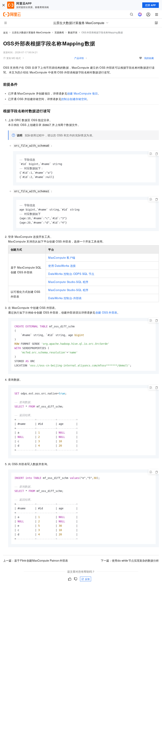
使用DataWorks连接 (62, 266)
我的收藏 (149, 58)
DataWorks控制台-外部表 (65, 298)
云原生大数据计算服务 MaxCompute (31, 32)
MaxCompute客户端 (61, 257)
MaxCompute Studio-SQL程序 (68, 282)
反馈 (87, 579)
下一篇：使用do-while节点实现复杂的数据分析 (130, 560)
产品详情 (79, 58)
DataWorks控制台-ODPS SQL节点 (71, 274)
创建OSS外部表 (106, 312)
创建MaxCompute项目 (82, 93)
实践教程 (59, 32)
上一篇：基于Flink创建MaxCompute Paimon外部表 (35, 560)
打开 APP (150, 5)
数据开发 (72, 32)
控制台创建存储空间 (74, 99)
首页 (5, 32)
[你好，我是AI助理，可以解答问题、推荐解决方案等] (140, 14)
